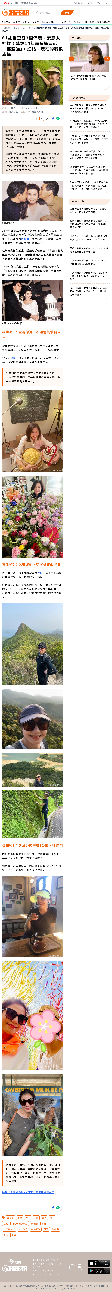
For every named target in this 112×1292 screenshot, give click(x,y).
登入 (99, 2)
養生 (44, 1217)
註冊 (108, 2)
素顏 (19, 1217)
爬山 (28, 1217)
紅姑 (5, 1223)
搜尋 (67, 12)
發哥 (44, 1223)
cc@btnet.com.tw (51, 1274)
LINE (90, 2)
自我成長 (26, 28)
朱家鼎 (55, 1229)
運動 (40, 573)
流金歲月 (23, 1229)
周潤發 (34, 1223)
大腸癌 (25, 238)
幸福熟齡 (6, 28)
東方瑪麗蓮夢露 (20, 1223)
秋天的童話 (9, 1229)
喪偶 (5, 1235)
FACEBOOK (78, 2)
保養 (13, 358)
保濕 (46, 1229)
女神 (52, 1217)
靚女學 (16, 28)
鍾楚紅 (10, 1217)
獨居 (14, 1235)
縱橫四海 (35, 1229)
